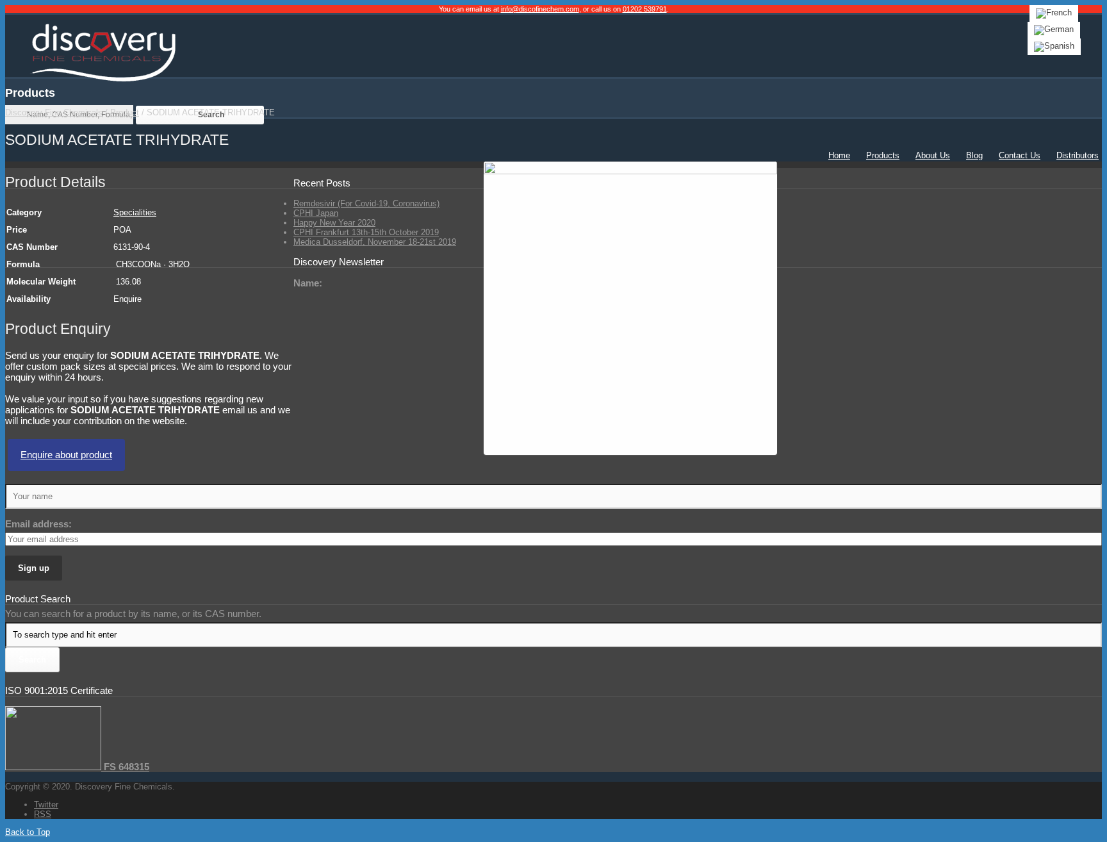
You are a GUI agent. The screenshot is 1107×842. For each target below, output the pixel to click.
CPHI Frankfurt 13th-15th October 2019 (366, 232)
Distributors (1077, 155)
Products (882, 155)
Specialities (134, 212)
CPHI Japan (315, 213)
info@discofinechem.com (540, 9)
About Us (932, 155)
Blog (974, 155)
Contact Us (1019, 155)
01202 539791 (645, 9)
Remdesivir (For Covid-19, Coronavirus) (366, 203)
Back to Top (27, 832)
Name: (307, 282)
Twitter (46, 804)
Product (124, 112)
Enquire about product (66, 454)
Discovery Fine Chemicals (53, 112)
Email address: (38, 523)
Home (839, 155)
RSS (42, 814)
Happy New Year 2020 (334, 222)
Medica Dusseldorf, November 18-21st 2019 (374, 242)
